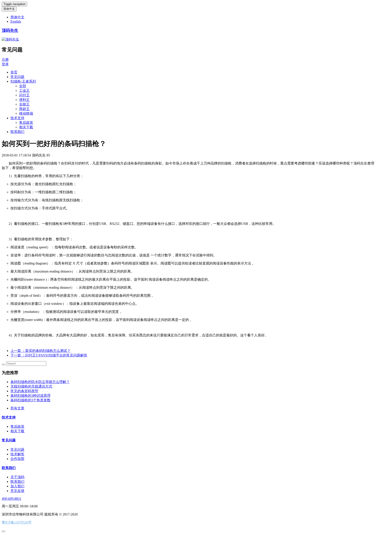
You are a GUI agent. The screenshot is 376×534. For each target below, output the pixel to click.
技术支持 (17, 118)
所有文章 (17, 408)
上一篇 (40, 351)
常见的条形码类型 (24, 391)
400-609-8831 (11, 498)
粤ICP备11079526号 (17, 522)
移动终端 (26, 113)
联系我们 (17, 132)
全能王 (24, 104)
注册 (5, 59)
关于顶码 (17, 477)
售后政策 (26, 122)
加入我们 (17, 486)
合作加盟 (17, 459)
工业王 (24, 90)
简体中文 (9, 8)
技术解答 (17, 454)
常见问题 (17, 77)
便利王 (24, 100)
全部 (22, 86)
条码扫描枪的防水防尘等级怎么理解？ (40, 382)
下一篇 (48, 355)
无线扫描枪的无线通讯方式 (31, 386)
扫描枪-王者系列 (23, 81)
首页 (13, 72)
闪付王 (24, 95)
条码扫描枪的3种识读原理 (30, 395)
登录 (5, 64)
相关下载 (26, 127)
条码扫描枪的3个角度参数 (30, 400)
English (15, 21)
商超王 (24, 109)
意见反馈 (17, 491)
